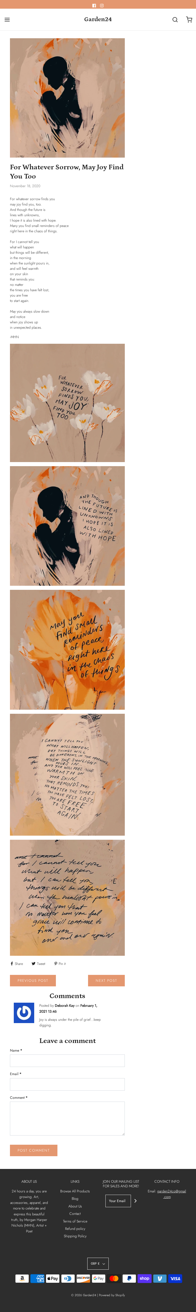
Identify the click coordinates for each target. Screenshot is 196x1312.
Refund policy (75, 1228)
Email (15, 1073)
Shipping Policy (75, 1236)
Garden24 (98, 19)
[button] (98, 1264)
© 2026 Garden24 (83, 1295)
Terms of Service (75, 1221)
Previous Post (33, 980)
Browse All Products (75, 1191)
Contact (75, 1213)
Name (16, 1050)
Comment (19, 1097)
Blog (75, 1198)
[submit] (135, 1201)
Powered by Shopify (112, 1295)
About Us (75, 1206)
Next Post (106, 980)
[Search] (175, 19)
